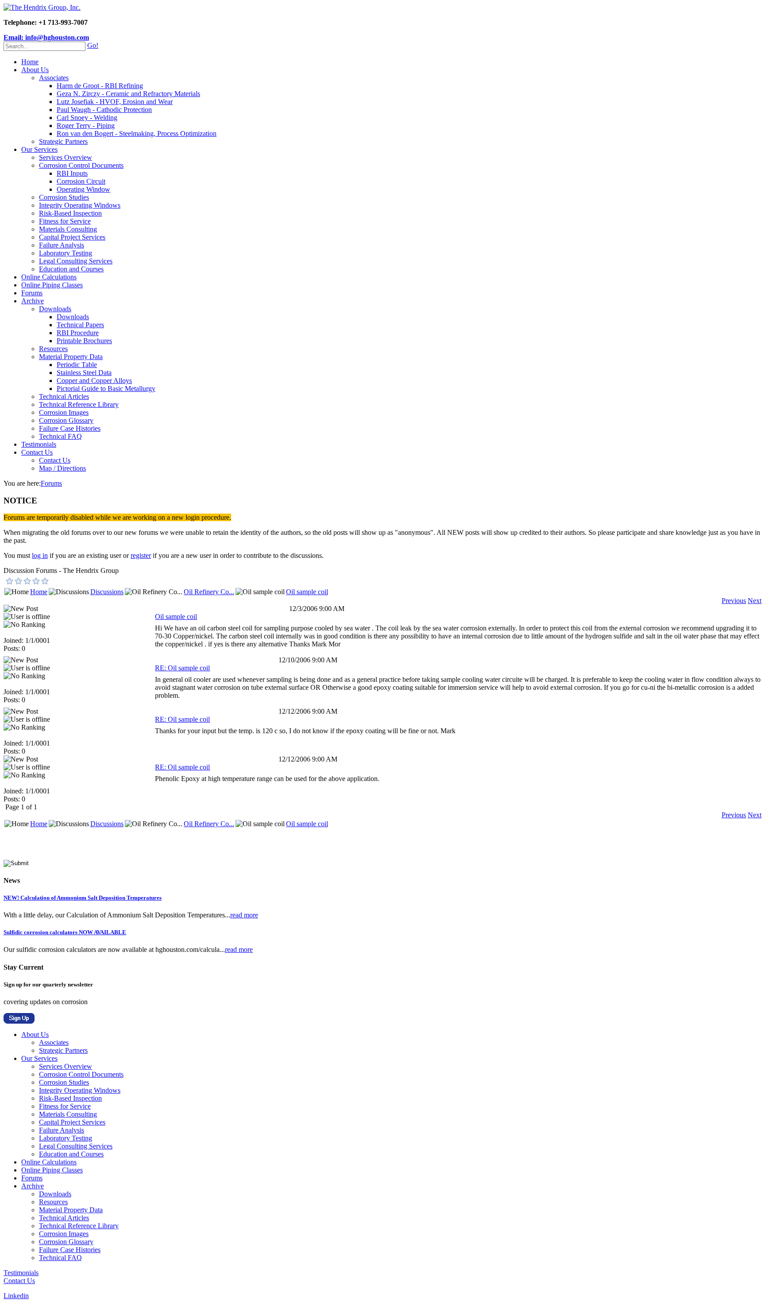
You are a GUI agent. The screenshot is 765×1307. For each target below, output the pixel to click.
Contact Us (37, 452)
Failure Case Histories (69, 428)
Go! (92, 45)
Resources (53, 348)
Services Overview (65, 157)
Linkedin (16, 1295)
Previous (734, 600)
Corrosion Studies (64, 197)
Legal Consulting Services (75, 261)
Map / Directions (62, 468)
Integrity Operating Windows (79, 205)
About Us (35, 69)
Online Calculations (49, 277)
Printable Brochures (84, 340)
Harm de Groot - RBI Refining (100, 85)
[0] (10, 581)
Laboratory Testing (65, 253)
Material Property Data (71, 356)
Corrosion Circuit (81, 181)
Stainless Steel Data (84, 372)
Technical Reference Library (79, 404)
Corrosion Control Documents (81, 165)
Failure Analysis (61, 245)
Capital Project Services (72, 237)
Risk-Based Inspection (70, 213)
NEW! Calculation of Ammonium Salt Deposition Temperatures (83, 897)
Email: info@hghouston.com (46, 37)
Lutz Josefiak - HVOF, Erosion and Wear (115, 101)
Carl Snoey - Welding (87, 117)
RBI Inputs (72, 173)
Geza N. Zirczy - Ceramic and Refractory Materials (128, 93)
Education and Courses (71, 269)
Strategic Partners (63, 141)
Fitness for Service (65, 221)
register (141, 555)
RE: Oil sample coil (182, 668)
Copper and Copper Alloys (94, 380)
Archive (32, 301)
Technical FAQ (60, 436)
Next (754, 600)
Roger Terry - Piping (86, 125)
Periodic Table (77, 364)
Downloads (55, 309)
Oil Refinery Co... (209, 591)
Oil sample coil (307, 591)
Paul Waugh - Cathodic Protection (104, 109)
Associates (54, 77)
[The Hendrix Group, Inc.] (42, 7)
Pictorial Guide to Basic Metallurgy (106, 388)
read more (244, 915)
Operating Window (83, 189)
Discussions (107, 591)
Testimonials (38, 444)
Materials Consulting (68, 229)
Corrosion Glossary (66, 420)
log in (40, 555)
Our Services (39, 149)
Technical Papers (80, 325)
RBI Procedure (78, 332)
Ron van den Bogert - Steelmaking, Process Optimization (136, 133)
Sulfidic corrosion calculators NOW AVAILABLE (65, 932)
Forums (31, 293)
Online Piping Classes (52, 285)
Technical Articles (64, 396)
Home (30, 62)
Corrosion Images (64, 412)
